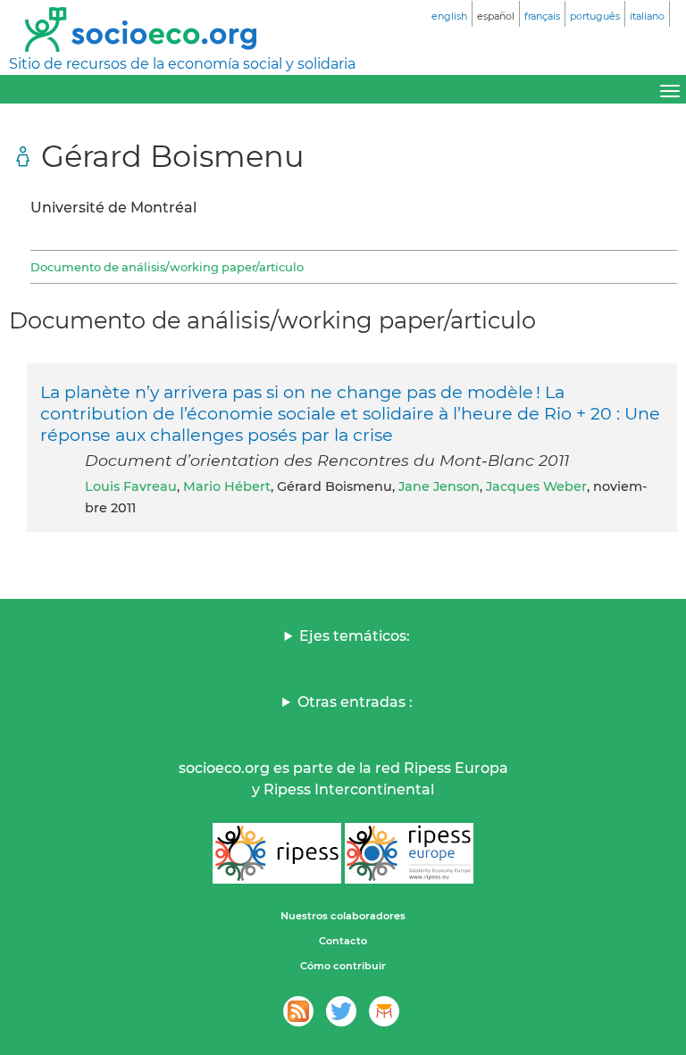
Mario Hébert (227, 486)
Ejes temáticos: (354, 635)
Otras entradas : (355, 702)
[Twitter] (341, 1011)
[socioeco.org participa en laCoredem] (384, 1011)
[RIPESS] (277, 853)
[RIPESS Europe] (409, 853)
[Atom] (298, 1011)
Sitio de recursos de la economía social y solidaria (182, 63)
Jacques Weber (536, 486)
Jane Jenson (439, 486)
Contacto (343, 941)
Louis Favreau (131, 486)
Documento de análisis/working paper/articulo (167, 267)
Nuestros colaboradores (343, 916)
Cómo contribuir (343, 965)
